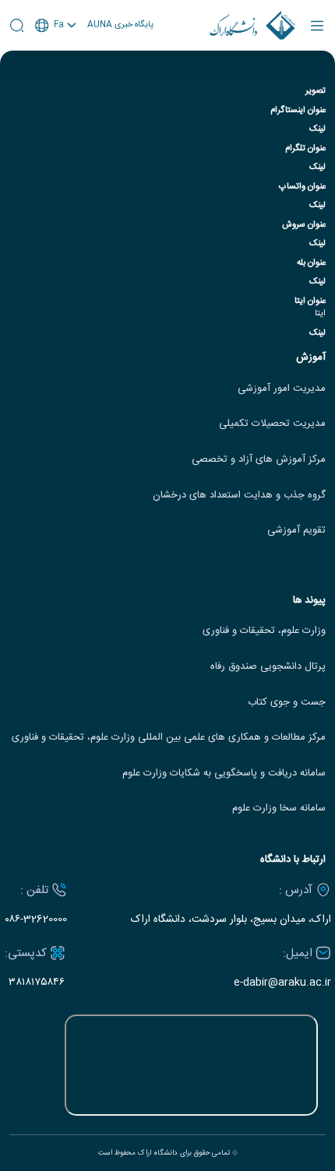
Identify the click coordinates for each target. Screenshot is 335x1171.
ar (56, 84)
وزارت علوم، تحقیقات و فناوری (264, 631)
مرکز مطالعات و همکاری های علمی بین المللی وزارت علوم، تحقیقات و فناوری (169, 738)
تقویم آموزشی (296, 530)
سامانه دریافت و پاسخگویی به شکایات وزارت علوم (224, 773)
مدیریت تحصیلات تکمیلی (272, 424)
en (56, 66)
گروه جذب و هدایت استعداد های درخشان (239, 495)
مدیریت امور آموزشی (282, 389)
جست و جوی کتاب (287, 703)
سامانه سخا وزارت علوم (279, 808)
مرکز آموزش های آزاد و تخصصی (259, 460)
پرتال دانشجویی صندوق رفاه (268, 667)
